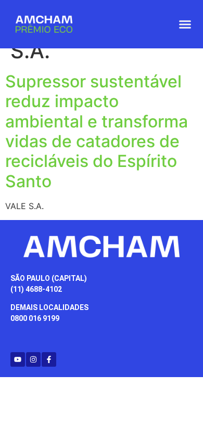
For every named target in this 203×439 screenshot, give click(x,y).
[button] (185, 24)
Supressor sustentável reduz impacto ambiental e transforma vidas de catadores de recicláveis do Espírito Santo (96, 131)
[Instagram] (33, 359)
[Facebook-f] (49, 359)
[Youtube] (17, 359)
